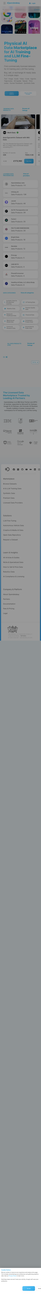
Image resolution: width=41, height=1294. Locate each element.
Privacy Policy (12, 1276)
